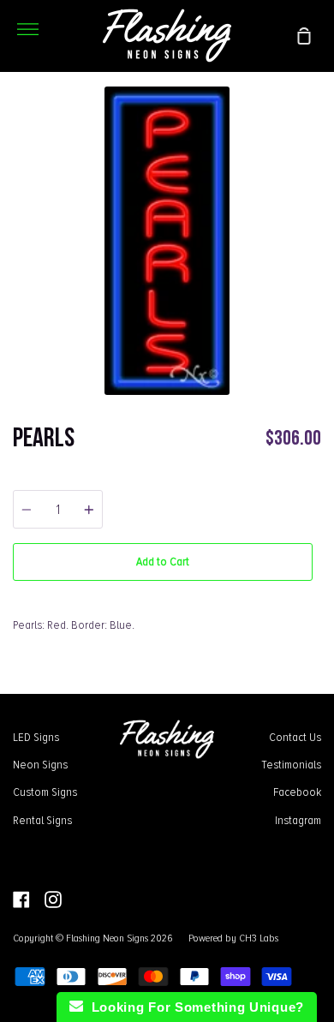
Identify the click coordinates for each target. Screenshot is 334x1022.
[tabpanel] (167, 241)
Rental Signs (42, 820)
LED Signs (36, 736)
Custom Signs (45, 791)
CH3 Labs (258, 938)
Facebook (297, 791)
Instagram (298, 820)
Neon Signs (40, 764)
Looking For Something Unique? (193, 1007)
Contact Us (295, 736)
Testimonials (291, 764)
